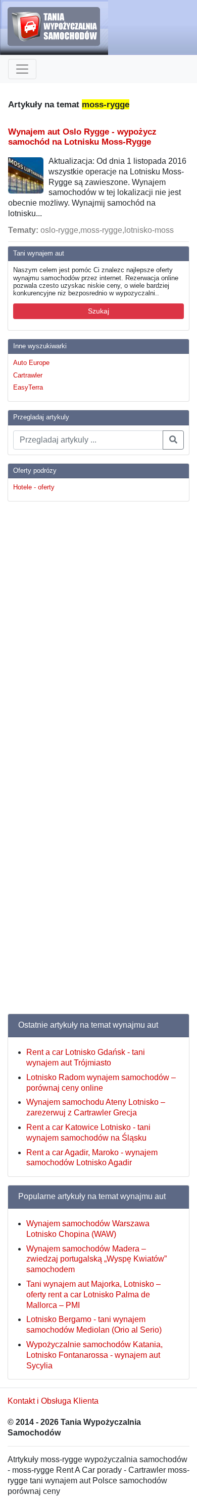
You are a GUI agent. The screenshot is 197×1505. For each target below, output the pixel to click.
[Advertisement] (48, 661)
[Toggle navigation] (22, 69)
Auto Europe (31, 362)
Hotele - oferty (34, 487)
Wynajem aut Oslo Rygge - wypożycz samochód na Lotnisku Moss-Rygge (82, 137)
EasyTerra (28, 387)
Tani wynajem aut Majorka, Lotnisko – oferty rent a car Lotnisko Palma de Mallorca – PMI (93, 1294)
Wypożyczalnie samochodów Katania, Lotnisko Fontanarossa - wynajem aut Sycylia (94, 1355)
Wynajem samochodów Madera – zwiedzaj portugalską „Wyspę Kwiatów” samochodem (96, 1259)
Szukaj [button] (98, 311)
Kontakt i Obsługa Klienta (53, 1401)
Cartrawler (27, 375)
